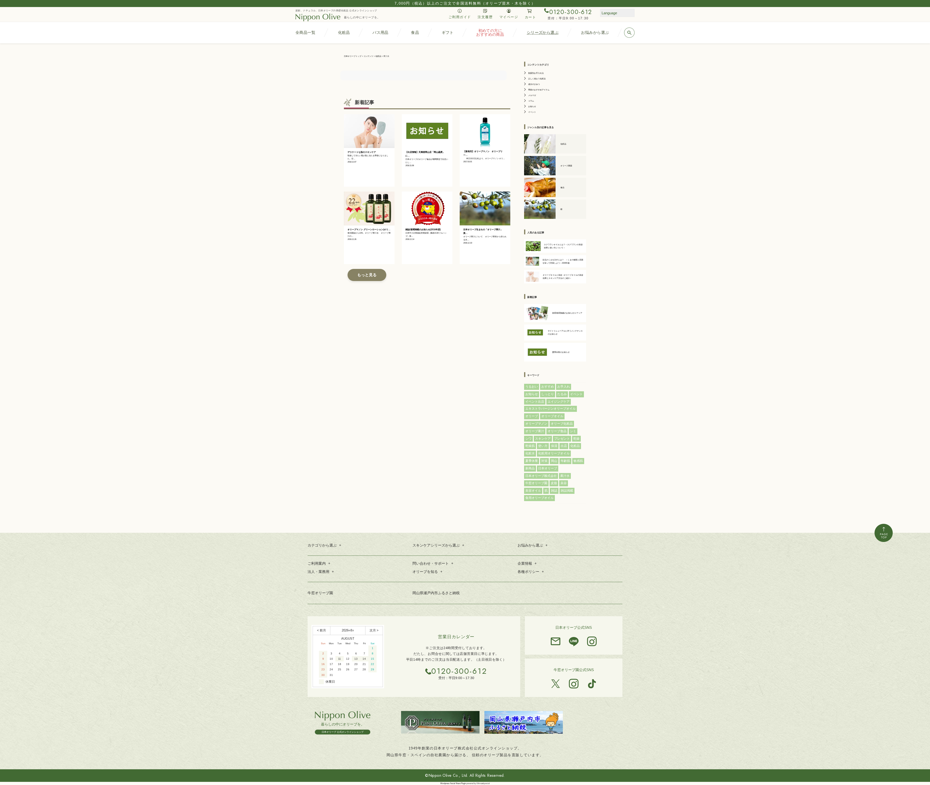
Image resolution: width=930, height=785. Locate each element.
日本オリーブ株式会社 (541, 476)
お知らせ (532, 106)
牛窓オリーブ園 (536, 483)
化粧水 (530, 453)
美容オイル (533, 490)
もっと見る (367, 275)
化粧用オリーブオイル (554, 453)
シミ (573, 431)
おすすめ (547, 386)
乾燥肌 (530, 446)
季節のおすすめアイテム (539, 90)
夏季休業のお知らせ (561, 352)
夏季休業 (531, 461)
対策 (544, 461)
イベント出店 (534, 401)
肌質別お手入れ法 (536, 73)
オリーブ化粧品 (562, 423)
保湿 (554, 446)
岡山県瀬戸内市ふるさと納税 (436, 593)
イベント (532, 112)
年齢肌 (565, 461)
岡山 (554, 461)
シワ (528, 438)
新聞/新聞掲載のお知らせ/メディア (567, 313)
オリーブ (531, 416)
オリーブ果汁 (534, 431)
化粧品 (575, 446)
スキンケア (543, 438)
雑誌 (554, 490)
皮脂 (554, 483)
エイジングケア (559, 401)
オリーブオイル (552, 416)
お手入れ (563, 386)
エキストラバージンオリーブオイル (550, 408)
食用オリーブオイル (539, 498)
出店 (564, 446)
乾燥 (576, 438)
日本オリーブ (547, 468)
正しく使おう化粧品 (537, 79)
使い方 (543, 446)
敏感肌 (578, 461)
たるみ (562, 394)
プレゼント (562, 438)
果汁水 (565, 476)
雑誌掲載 (567, 490)
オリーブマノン (536, 423)
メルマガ (532, 95)
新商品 (530, 468)
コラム (531, 101)
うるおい (531, 386)
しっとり (547, 394)
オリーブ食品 (557, 431)
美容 (563, 483)
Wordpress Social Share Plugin (453, 783)
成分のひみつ (534, 84)
